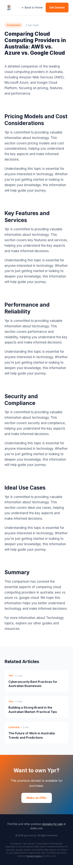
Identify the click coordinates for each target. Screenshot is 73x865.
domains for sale (52, 824)
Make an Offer (37, 798)
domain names (34, 856)
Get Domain (57, 7)
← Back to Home (32, 7)
